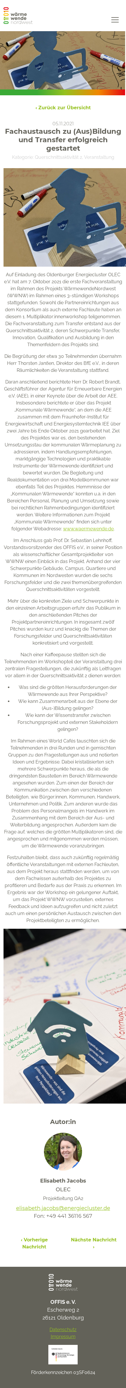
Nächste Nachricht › (94, 1243)
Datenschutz (63, 1329)
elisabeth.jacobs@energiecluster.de (63, 1208)
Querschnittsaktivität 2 (58, 157)
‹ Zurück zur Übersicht (63, 107)
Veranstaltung (99, 157)
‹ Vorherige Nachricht (34, 1243)
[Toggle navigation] (115, 19)
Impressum (63, 1336)
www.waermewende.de (88, 529)
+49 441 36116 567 (69, 1216)
